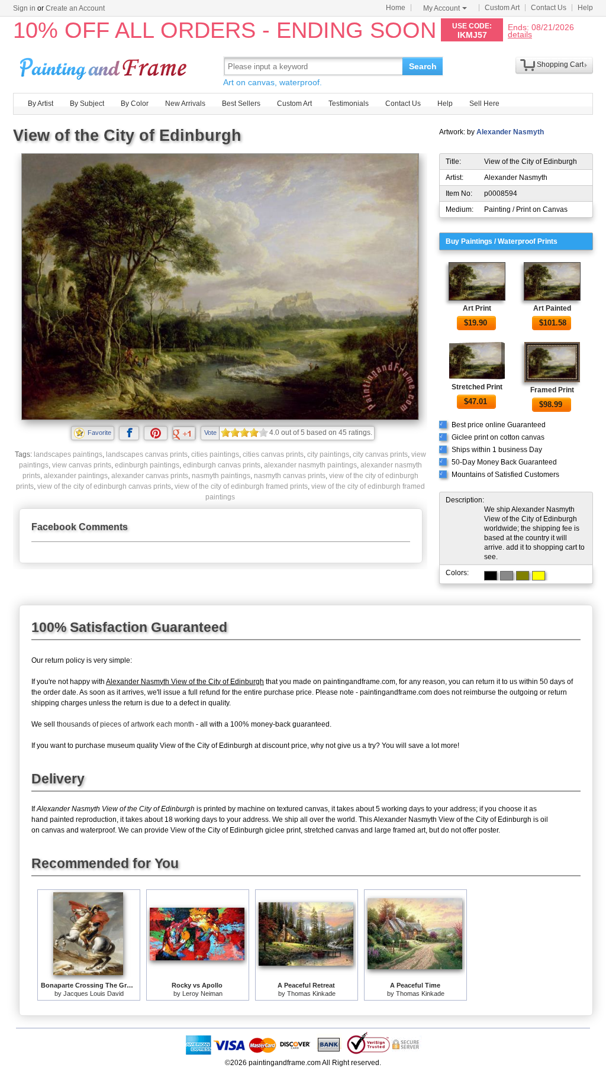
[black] (490, 575)
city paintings (328, 454)
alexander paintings (76, 476)
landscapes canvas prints (147, 454)
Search (423, 66)
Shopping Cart (560, 64)
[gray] (506, 575)
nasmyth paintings (221, 476)
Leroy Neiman (202, 993)
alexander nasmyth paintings (310, 465)
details (520, 34)
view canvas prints (81, 465)
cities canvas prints (273, 454)
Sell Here (484, 103)
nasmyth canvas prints (289, 476)
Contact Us (548, 8)
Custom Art (502, 8)
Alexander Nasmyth (510, 132)
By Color (135, 103)
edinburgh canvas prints (221, 465)
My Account (441, 8)
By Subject (87, 103)
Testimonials (348, 103)
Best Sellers (241, 103)
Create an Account (75, 8)
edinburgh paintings (147, 465)
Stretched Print (477, 387)
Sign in (24, 8)
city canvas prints (380, 454)
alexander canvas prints (149, 476)
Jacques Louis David (93, 993)
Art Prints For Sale (105, 66)
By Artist (40, 103)
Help (585, 8)
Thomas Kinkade (311, 993)
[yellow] (538, 575)
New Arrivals (185, 103)
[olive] (522, 575)
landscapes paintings (68, 454)
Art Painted (552, 308)
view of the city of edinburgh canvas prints (104, 486)
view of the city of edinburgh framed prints (241, 486)
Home (395, 8)
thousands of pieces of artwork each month (125, 724)
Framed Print (552, 390)
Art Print (477, 308)
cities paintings (215, 454)
